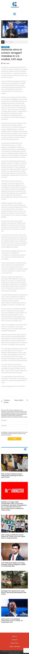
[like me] (6, 42)
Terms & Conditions (14, 646)
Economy (5, 47)
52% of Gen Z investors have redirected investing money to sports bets (12, 475)
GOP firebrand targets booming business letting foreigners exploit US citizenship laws (13, 564)
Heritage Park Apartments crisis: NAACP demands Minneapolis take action (13, 592)
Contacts (14, 639)
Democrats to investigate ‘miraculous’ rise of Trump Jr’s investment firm (12, 620)
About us (14, 636)
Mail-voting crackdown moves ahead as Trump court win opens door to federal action (13, 536)
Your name (4, 420)
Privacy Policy (14, 643)
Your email (3, 425)
